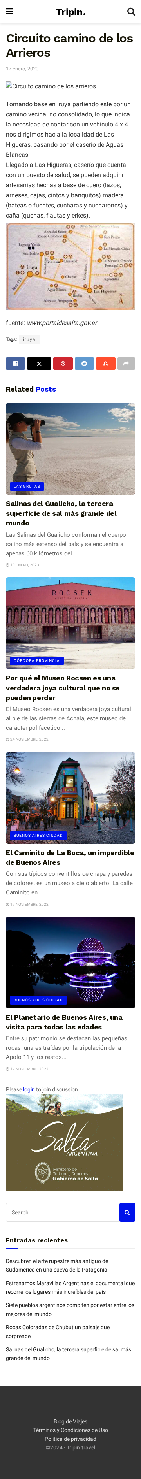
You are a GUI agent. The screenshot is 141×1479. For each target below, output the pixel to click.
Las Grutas (27, 486)
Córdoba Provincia (37, 661)
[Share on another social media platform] (126, 363)
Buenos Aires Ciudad (38, 835)
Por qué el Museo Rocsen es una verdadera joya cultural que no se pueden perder (63, 687)
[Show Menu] (9, 11)
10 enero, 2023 (24, 565)
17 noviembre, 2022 (29, 904)
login (29, 1089)
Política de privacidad (70, 1439)
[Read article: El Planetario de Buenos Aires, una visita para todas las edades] (70, 962)
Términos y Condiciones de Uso (70, 1430)
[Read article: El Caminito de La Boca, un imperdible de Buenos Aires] (70, 798)
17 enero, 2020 (22, 69)
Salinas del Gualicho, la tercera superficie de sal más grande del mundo (61, 513)
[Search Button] (131, 11)
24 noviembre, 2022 (29, 739)
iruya (29, 339)
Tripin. (70, 12)
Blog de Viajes (70, 1421)
